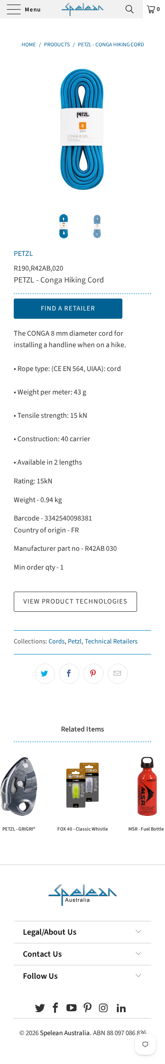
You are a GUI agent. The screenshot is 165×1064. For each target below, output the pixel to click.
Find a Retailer (68, 308)
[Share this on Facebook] (69, 674)
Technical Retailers (111, 641)
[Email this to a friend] (118, 674)
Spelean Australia (65, 1033)
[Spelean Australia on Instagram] (103, 1009)
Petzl (75, 641)
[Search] (133, 9)
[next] (142, 129)
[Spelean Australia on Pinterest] (88, 1009)
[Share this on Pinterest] (93, 674)
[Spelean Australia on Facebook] (56, 1009)
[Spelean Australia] (82, 9)
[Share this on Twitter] (45, 674)
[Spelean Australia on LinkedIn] (122, 1009)
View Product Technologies (75, 601)
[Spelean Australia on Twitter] (40, 1009)
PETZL (23, 254)
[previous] (22, 129)
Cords (57, 641)
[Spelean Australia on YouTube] (72, 1009)
